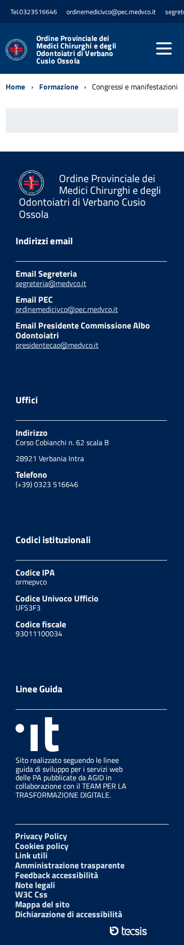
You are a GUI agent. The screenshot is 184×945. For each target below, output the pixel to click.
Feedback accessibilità (56, 875)
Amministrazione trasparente (70, 865)
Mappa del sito (42, 904)
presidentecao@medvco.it (57, 345)
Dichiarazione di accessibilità (68, 914)
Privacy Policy (41, 836)
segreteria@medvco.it (51, 283)
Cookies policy (41, 846)
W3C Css (31, 894)
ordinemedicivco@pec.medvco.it (67, 309)
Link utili (31, 855)
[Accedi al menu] (163, 48)
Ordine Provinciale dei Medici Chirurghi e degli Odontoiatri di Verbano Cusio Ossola (76, 49)
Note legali (35, 885)
